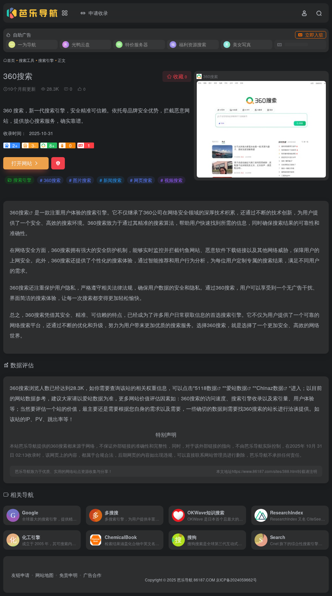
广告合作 (92, 575)
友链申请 (20, 575)
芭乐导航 (185, 579)
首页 (11, 60)
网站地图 (44, 575)
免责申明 (68, 575)
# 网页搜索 (141, 180)
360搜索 (19, 212)
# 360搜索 (50, 180)
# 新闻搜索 (111, 180)
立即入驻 (314, 34)
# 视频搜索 (171, 180)
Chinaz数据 (269, 388)
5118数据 (206, 388)
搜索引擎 (46, 60)
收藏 (180, 76)
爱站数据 (236, 388)
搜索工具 (26, 60)
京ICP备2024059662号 (236, 579)
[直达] (77, 515)
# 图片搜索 (80, 180)
